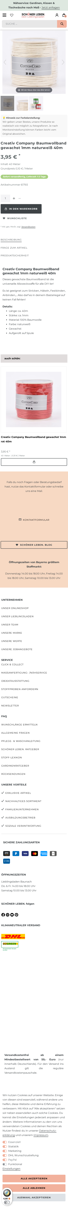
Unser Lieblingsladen (17, 616)
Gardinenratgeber (15, 765)
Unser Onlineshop (15, 608)
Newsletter (10, 705)
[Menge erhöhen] (14, 198)
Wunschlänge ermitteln (19, 724)
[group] (33, 399)
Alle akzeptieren (34, 1178)
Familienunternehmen (22, 809)
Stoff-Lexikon (11, 757)
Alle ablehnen (34, 1188)
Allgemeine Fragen (15, 732)
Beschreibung (11, 239)
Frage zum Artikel (14, 247)
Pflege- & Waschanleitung (20, 741)
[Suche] (62, 24)
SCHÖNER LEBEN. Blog (36, 544)
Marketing (14, 1150)
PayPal (12, 1159)
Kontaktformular (36, 519)
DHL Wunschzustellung (23, 1155)
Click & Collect (12, 664)
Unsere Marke (11, 632)
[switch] (7, 1202)
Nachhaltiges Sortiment (23, 801)
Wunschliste (17, 218)
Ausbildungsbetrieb (20, 817)
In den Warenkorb (23, 208)
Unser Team (9, 624)
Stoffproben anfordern (19, 689)
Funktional (15, 1164)
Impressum (41, 1135)
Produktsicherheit (15, 255)
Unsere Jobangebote (17, 649)
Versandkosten (28, 226)
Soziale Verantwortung (23, 825)
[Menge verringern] (19, 198)
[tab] (11, 240)
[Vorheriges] (4, 62)
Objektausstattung (15, 681)
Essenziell (14, 1142)
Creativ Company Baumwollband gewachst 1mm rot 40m (33, 439)
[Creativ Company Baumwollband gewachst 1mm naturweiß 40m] (8, 104)
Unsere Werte (11, 641)
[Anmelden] (56, 15)
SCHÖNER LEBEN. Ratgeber (20, 749)
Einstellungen (11, 1168)
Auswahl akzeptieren (34, 1197)
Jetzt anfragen (51, 7)
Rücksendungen (13, 774)
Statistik (13, 1146)
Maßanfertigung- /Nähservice (24, 672)
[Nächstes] (63, 62)
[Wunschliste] (11, 15)
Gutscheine (9, 697)
